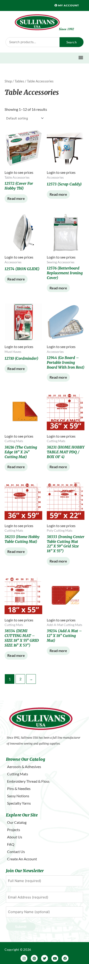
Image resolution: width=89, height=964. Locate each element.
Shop (8, 81)
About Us (14, 837)
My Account (68, 5)
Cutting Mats (17, 774)
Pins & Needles (19, 788)
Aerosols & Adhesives (24, 766)
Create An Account (22, 859)
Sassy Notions (18, 796)
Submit (20, 926)
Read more (16, 198)
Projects (13, 829)
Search (71, 42)
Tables (19, 81)
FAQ (10, 844)
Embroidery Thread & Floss (28, 781)
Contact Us (16, 851)
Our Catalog (16, 822)
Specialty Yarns (19, 803)
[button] (81, 57)
